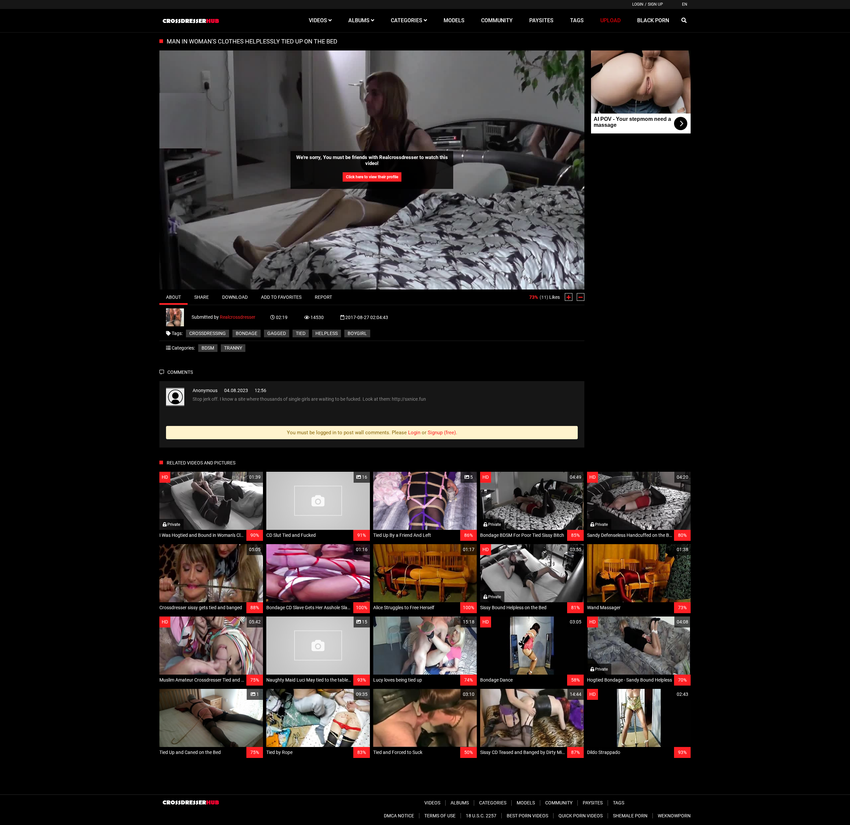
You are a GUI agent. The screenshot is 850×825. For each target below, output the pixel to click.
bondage (246, 333)
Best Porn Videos (527, 815)
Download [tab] (235, 297)
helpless (326, 333)
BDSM (208, 348)
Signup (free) (442, 433)
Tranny (233, 348)
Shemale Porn (630, 815)
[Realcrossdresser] (179, 316)
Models (526, 802)
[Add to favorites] (242, 477)
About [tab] (173, 297)
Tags (618, 802)
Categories (492, 802)
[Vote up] (568, 297)
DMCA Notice (399, 815)
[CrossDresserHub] (190, 20)
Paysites (593, 802)
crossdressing (207, 333)
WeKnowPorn (674, 815)
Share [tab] (201, 297)
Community (558, 802)
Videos (432, 802)
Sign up (655, 4)
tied (300, 333)
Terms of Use (440, 815)
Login (637, 4)
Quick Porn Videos (580, 815)
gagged (276, 333)
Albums (460, 802)
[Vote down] (580, 297)
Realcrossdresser (237, 316)
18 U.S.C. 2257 (481, 815)
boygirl (357, 333)
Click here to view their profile (372, 177)
